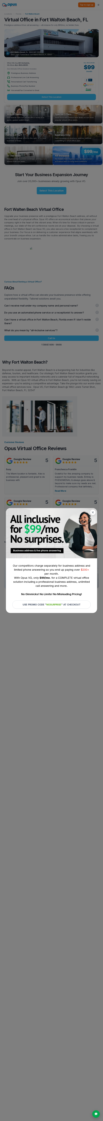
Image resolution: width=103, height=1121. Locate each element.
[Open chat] (96, 1114)
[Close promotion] (92, 512)
